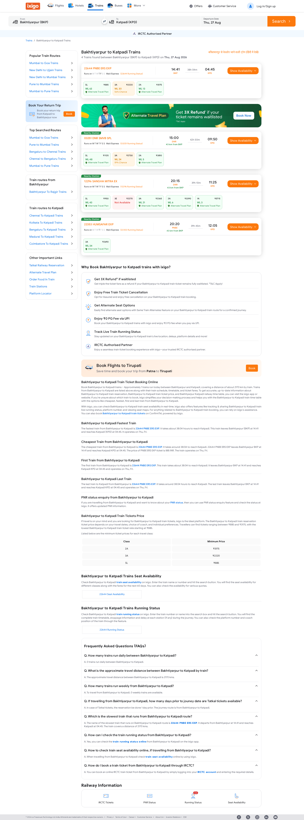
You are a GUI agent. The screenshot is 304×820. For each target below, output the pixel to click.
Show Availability (241, 70)
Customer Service (144, 817)
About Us (159, 817)
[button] (260, 6)
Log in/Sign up (266, 6)
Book (252, 368)
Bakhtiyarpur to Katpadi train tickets (124, 413)
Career (131, 817)
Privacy (110, 817)
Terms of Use (120, 817)
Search (279, 21)
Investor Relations (173, 817)
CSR (184, 817)
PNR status (176, 502)
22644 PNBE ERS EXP (147, 428)
